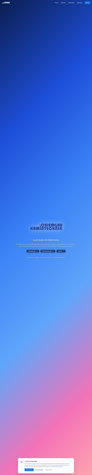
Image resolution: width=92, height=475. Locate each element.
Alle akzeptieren (29, 469)
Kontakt (87, 2)
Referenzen (71, 2)
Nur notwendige (39, 469)
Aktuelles (79, 2)
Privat (56, 2)
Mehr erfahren (49, 469)
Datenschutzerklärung (58, 466)
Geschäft (63, 2)
